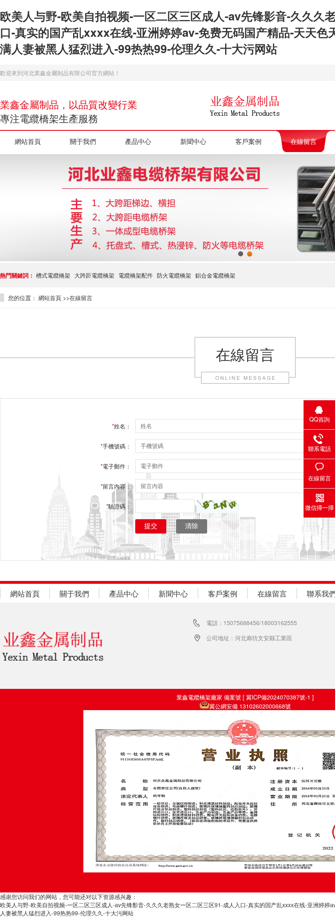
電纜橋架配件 (135, 275)
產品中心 (138, 141)
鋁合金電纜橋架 (215, 275)
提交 (150, 525)
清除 (191, 525)
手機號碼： (115, 446)
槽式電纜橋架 (53, 275)
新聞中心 (193, 141)
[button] (217, 506)
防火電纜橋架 (174, 275)
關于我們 (83, 141)
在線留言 (303, 141)
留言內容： (115, 486)
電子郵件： (115, 466)
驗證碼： (118, 506)
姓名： (121, 426)
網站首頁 (28, 141)
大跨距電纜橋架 (94, 275)
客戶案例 (248, 141)
